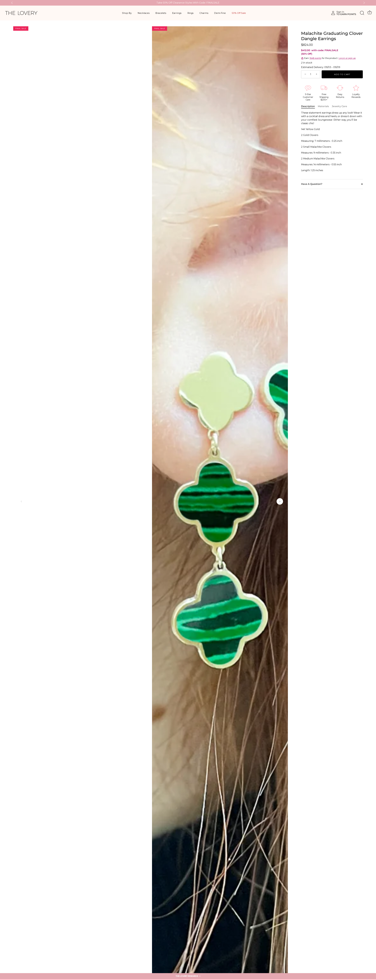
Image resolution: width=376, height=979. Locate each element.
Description (308, 106)
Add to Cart (342, 74)
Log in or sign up (347, 58)
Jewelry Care (339, 106)
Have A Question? (311, 184)
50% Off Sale (239, 13)
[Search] (362, 13)
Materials (323, 106)
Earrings (176, 13)
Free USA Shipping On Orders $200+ (188, 2)
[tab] (309, 106)
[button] (188, 976)
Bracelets (160, 13)
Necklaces (144, 13)
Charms (203, 13)
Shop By (127, 13)
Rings (190, 13)
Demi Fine (220, 13)
